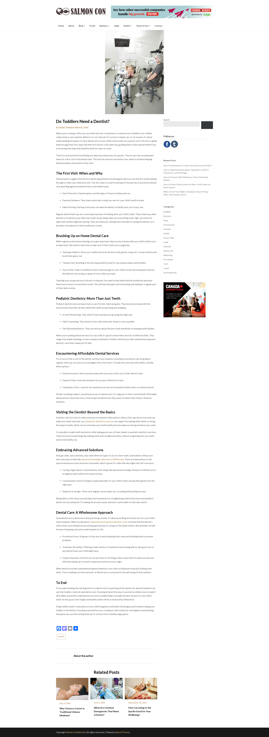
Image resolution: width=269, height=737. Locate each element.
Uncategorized (170, 272)
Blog (81, 26)
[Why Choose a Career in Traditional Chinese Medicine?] (72, 688)
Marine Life (168, 251)
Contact (159, 26)
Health (126, 26)
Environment (169, 225)
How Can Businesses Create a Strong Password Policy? (188, 165)
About (71, 26)
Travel (92, 26)
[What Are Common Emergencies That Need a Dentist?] (106, 687)
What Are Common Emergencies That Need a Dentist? (106, 711)
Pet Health (168, 259)
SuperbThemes (122, 732)
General (167, 229)
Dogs (166, 220)
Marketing (168, 255)
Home (61, 26)
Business (104, 26)
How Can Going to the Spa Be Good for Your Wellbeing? (139, 711)
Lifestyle (167, 246)
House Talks (169, 238)
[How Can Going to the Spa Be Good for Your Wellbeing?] (141, 687)
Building (167, 212)
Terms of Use (142, 26)
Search (167, 120)
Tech (166, 264)
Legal (116, 26)
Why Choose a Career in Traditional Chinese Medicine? (72, 712)
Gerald (61, 127)
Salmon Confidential (76, 732)
